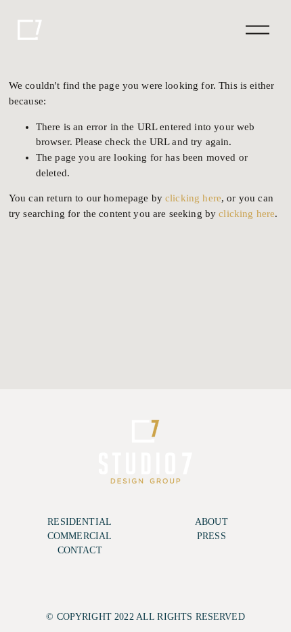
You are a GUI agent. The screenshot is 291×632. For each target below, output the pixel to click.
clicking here (193, 198)
